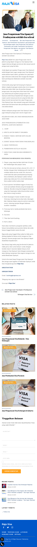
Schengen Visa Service (25, 294)
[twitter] (8, 527)
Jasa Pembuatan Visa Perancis (13, 376)
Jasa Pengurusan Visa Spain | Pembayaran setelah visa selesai (18, 291)
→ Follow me (6, 511)
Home (4, 532)
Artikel (18, 534)
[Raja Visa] (10, 4)
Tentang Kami (13, 532)
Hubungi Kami (7, 534)
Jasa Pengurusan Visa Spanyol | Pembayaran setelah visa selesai (18, 35)
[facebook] (3, 527)
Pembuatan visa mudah (11, 46)
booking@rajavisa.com (13, 275)
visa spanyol (21, 48)
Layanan (24, 532)
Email (5, 451)
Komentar (6, 431)
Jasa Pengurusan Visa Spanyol (24, 44)
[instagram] (12, 527)
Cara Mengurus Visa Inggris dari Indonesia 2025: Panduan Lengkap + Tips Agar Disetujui (21, 491)
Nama (5, 445)
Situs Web (6, 458)
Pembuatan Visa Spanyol (25, 46)
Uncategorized (14, 40)
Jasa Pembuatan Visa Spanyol (16, 42)
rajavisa (5, 40)
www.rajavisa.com (6, 541)
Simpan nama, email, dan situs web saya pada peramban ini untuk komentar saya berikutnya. (17, 465)
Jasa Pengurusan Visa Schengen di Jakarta (17, 411)
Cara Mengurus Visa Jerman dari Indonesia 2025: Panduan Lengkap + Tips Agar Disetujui (21, 499)
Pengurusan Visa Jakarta (11, 48)
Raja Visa (5, 60)
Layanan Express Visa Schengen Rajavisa (19, 484)
